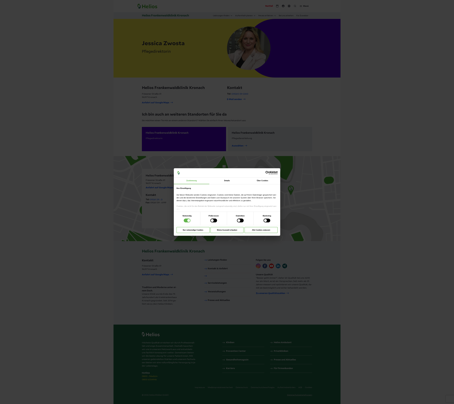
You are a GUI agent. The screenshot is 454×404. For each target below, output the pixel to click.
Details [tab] (227, 181)
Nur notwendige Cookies (193, 230)
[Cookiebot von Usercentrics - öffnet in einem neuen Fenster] (267, 173)
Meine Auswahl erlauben (227, 230)
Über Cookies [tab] (262, 181)
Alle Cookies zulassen (261, 230)
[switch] (213, 220)
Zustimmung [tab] (191, 181)
